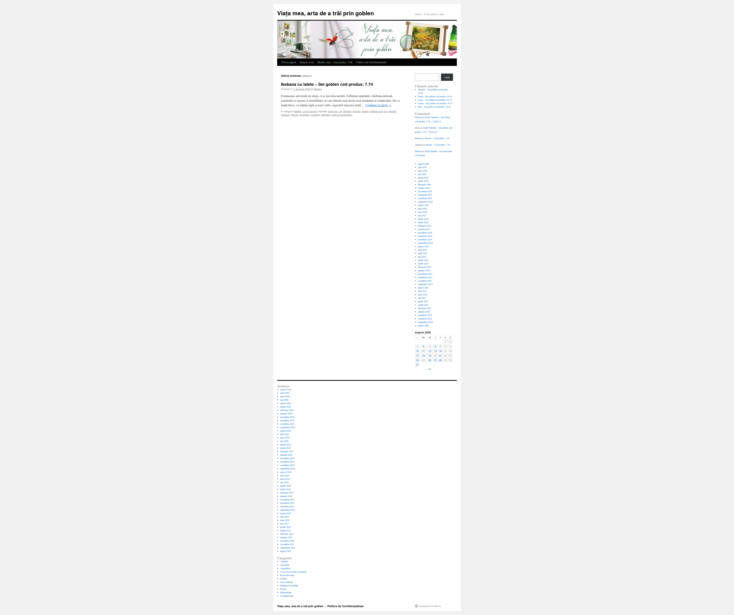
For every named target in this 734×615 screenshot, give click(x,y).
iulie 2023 (422, 291)
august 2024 (423, 246)
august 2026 (423, 163)
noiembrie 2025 (425, 194)
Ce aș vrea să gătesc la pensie (293, 571)
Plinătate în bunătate (289, 585)
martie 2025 (423, 222)
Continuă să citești (378, 105)
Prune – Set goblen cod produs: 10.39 (435, 96)
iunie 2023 (422, 294)
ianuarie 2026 (424, 187)
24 (417, 360)
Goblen (297, 111)
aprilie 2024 (423, 260)
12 (430, 350)
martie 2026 (423, 180)
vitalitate (325, 114)
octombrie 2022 (425, 318)
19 (430, 355)
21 (440, 355)
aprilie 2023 (423, 301)
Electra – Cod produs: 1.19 (437, 138)
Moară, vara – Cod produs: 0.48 (334, 62)
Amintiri (284, 561)
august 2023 (423, 287)
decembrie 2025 (425, 191)
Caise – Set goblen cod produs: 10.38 (435, 99)
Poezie (283, 588)
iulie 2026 (422, 167)
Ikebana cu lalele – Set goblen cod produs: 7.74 (327, 84)
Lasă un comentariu (341, 114)
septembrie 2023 (425, 284)
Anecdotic (284, 564)
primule (294, 114)
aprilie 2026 (423, 177)
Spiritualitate (285, 592)
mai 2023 (422, 297)
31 (417, 364)
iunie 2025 (422, 211)
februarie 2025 (424, 225)
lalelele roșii (376, 111)
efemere (347, 111)
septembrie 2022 (425, 321)
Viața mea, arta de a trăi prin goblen (325, 13)
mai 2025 (422, 215)
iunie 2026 (422, 170)
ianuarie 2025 (424, 229)
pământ (392, 111)
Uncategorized (286, 595)
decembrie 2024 (425, 232)
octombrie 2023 (425, 280)
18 (423, 355)
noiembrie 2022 (425, 315)
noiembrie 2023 (425, 277)
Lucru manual (310, 111)
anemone (333, 111)
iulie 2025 (422, 208)
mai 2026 (422, 174)
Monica (318, 89)
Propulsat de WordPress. (430, 606)
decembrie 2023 (425, 273)
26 (430, 360)
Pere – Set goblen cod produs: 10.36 (434, 106)
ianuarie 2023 (424, 311)
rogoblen (315, 114)
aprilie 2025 (423, 218)
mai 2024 (422, 256)
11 (423, 350)
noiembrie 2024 (425, 235)
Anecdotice (285, 568)
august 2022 (423, 325)
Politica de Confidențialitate (371, 62)
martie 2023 (423, 304)
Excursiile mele (287, 575)
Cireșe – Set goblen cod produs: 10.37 (435, 103)
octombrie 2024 (425, 239)
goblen (365, 111)
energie (357, 111)
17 (417, 355)
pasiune (285, 114)
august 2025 (423, 205)
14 (440, 350)
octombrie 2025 (425, 198)
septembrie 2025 (425, 201)
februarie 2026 (424, 184)
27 (435, 360)
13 (435, 350)
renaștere (304, 114)
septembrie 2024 (425, 242)
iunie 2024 (422, 253)
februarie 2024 (424, 266)
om (385, 111)
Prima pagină (288, 62)
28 (440, 360)
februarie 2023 (424, 308)
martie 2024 (423, 263)
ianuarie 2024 (424, 270)
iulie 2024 (422, 249)
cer (340, 111)
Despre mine (307, 62)
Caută (447, 77)
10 (417, 350)
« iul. (429, 368)
